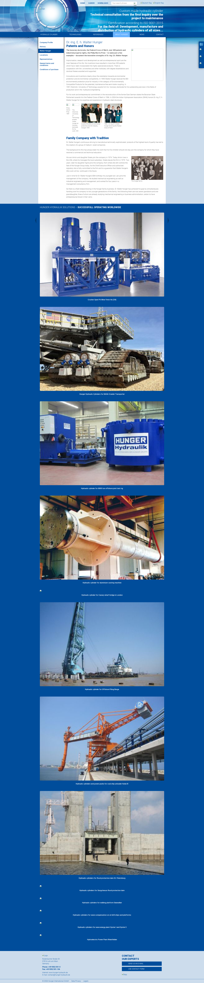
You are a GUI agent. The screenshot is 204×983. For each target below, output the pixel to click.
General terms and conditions (47, 64)
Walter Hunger (45, 51)
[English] (158, 3)
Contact (160, 34)
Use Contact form (136, 969)
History (43, 47)
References (98, 34)
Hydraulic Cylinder (48, 34)
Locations (44, 55)
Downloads (103, 3)
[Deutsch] (146, 3)
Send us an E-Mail (135, 964)
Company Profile (46, 42)
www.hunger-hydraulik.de (58, 973)
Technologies (75, 34)
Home (82, 3)
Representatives (46, 59)
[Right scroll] (168, 220)
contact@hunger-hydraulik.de (59, 975)
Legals (85, 981)
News (142, 34)
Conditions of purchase (49, 69)
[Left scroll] (35, 220)
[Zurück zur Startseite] (51, 8)
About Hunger (121, 34)
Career (91, 3)
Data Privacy (76, 981)
